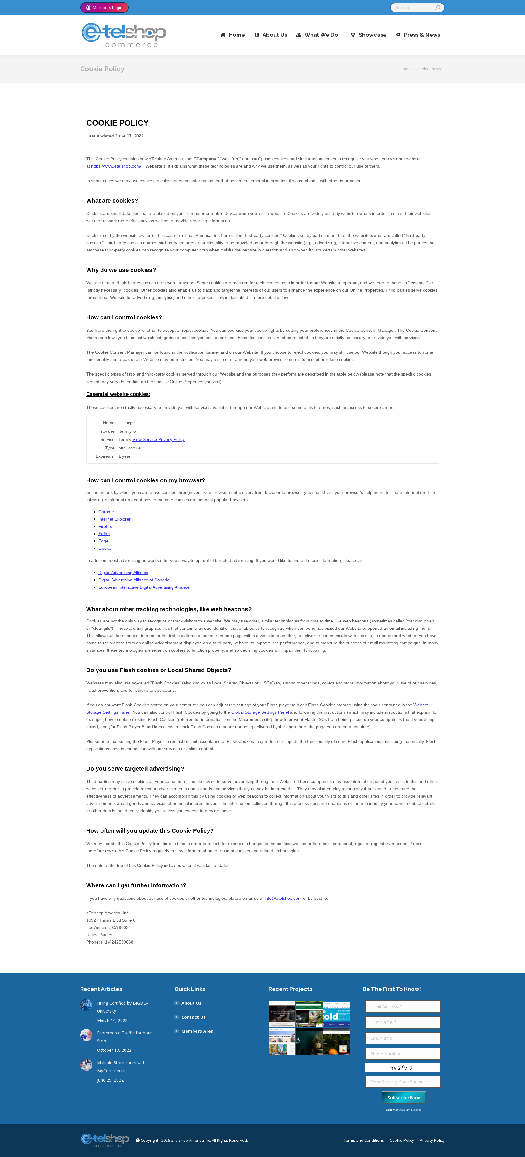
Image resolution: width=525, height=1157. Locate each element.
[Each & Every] (337, 1041)
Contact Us (193, 1017)
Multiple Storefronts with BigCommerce (121, 1066)
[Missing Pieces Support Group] (282, 1014)
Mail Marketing (395, 1109)
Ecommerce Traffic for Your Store (124, 1037)
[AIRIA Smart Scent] (309, 1041)
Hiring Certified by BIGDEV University (122, 1007)
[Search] (437, 7)
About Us (191, 1003)
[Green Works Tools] (309, 1014)
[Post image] (86, 1005)
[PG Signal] (282, 1041)
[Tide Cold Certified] (337, 1014)
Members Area (197, 1031)
